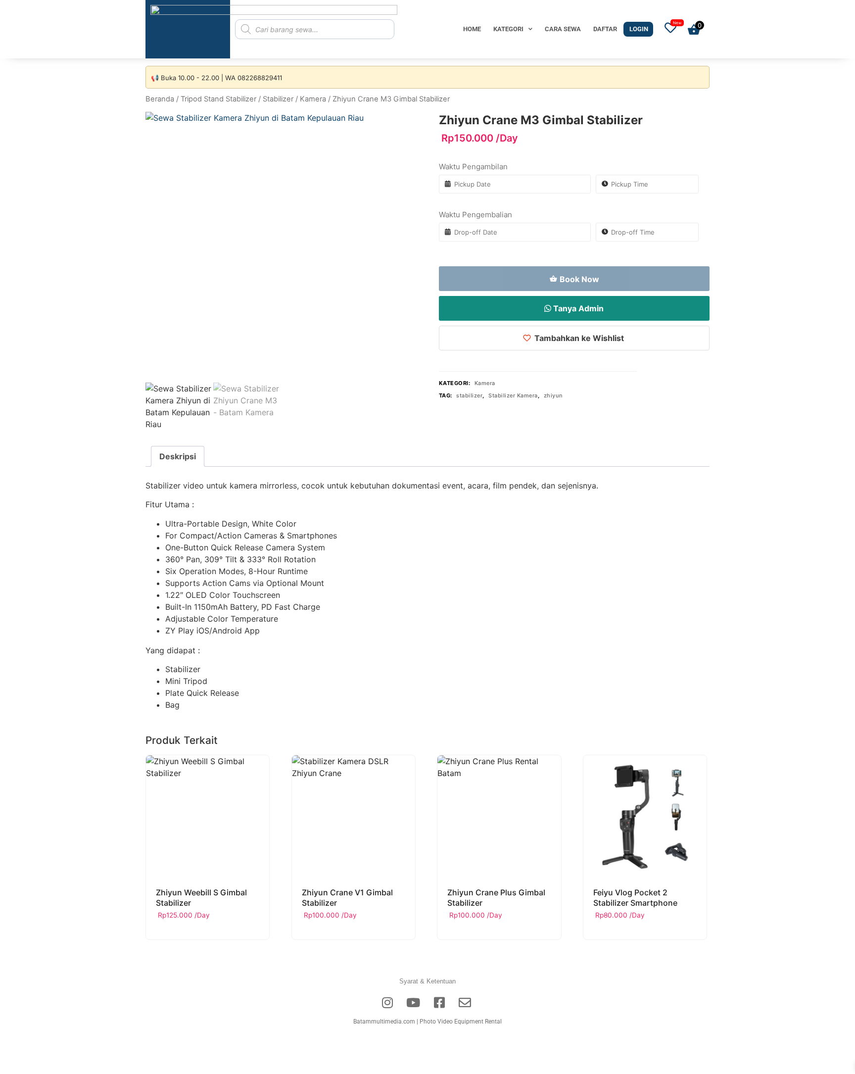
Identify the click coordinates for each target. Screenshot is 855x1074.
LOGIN (638, 29)
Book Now (579, 279)
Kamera (313, 99)
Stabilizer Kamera (513, 395)
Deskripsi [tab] (177, 456)
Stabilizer (278, 99)
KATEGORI (508, 29)
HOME (472, 29)
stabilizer (469, 395)
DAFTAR (605, 29)
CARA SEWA (563, 29)
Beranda (159, 99)
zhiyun (553, 395)
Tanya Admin (577, 308)
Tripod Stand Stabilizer (218, 99)
